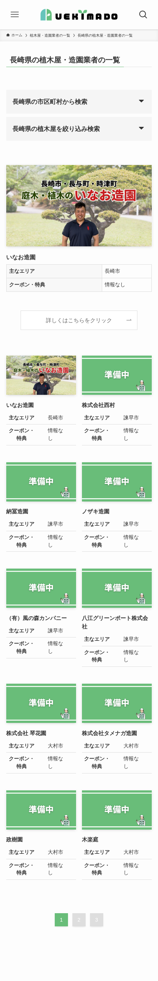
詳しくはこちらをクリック (79, 320)
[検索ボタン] (143, 14)
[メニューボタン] (14, 14)
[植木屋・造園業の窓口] (79, 14)
